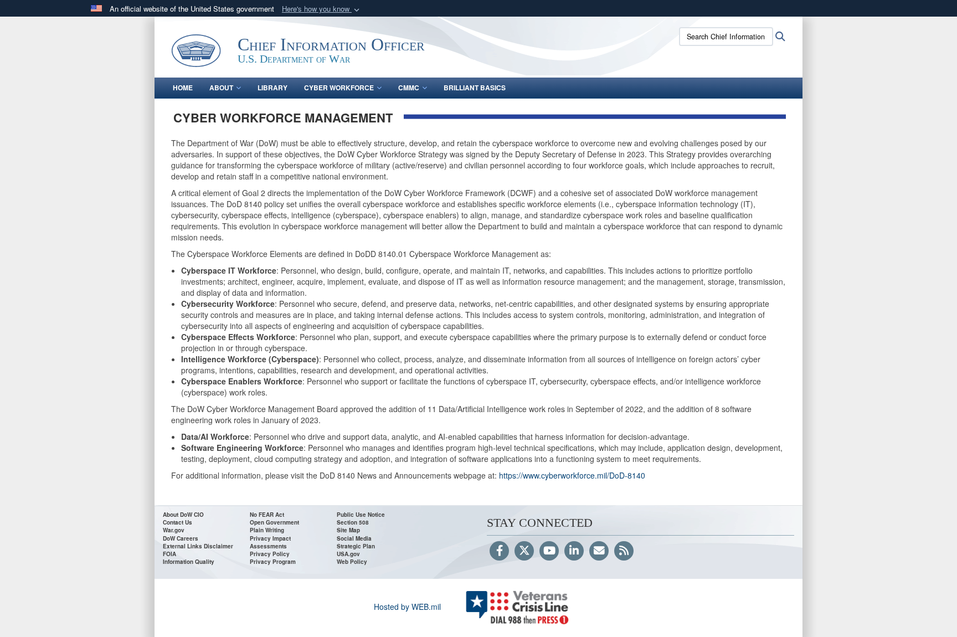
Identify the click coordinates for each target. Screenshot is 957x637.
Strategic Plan (356, 546)
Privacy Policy (270, 554)
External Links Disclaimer (198, 546)
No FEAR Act (267, 514)
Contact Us (177, 522)
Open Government (274, 522)
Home (183, 88)
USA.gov (348, 554)
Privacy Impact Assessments (270, 542)
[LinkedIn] (574, 551)
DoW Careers (180, 538)
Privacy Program (273, 562)
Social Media (354, 538)
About (221, 88)
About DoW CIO (183, 514)
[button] (322, 9)
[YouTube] (549, 551)
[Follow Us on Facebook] (499, 551)
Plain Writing (267, 530)
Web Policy (352, 562)
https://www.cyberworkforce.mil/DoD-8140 (572, 475)
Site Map (348, 530)
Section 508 (353, 522)
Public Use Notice (361, 514)
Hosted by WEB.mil (407, 606)
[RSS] (624, 551)
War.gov (173, 530)
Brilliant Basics (475, 88)
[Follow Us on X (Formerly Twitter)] (524, 551)
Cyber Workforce (339, 88)
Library (272, 88)
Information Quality (188, 562)
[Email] (599, 551)
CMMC (408, 88)
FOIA (169, 554)
